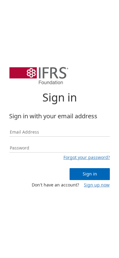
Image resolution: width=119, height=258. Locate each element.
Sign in (90, 174)
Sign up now (97, 185)
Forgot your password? (86, 157)
